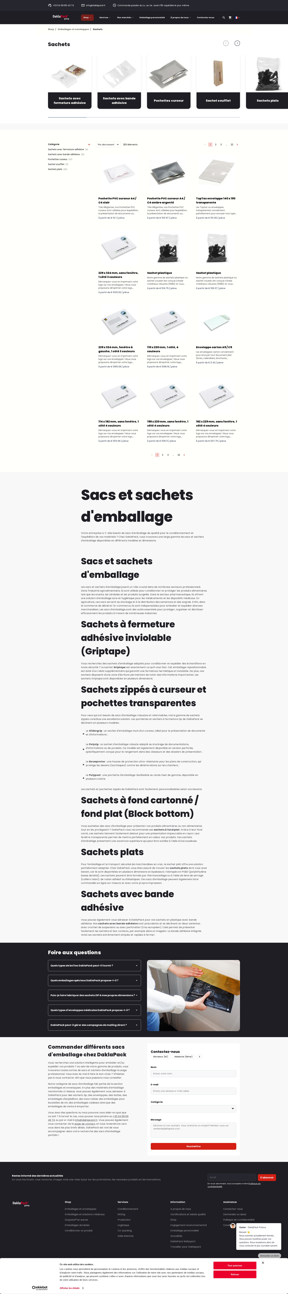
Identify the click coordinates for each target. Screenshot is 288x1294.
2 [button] (215, 144)
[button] (69, 144)
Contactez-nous (205, 17)
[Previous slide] (226, 43)
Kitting (121, 1214)
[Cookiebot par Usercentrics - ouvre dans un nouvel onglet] (40, 1288)
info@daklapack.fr (95, 5)
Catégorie (157, 1101)
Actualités (176, 1236)
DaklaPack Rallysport (183, 1241)
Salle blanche (126, 1236)
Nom (153, 1067)
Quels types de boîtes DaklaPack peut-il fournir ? (82, 965)
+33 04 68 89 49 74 (63, 5)
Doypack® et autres (76, 1219)
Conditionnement (128, 1209)
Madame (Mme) (184, 1056)
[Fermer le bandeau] (263, 1263)
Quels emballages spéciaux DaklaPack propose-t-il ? (84, 980)
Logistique (123, 1225)
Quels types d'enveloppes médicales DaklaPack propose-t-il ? (90, 1010)
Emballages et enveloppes (74, 29)
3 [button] (221, 144)
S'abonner (267, 1177)
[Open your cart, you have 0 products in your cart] (230, 17)
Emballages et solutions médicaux (85, 1214)
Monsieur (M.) (160, 1056)
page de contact (85, 1124)
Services (103, 17)
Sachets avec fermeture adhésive (70, 100)
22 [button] (232, 144)
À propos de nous (180, 17)
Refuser (235, 1274)
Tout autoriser (235, 1265)
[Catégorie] (193, 1108)
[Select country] (237, 18)
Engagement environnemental (188, 1225)
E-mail (154, 1084)
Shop (86, 17)
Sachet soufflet (218, 100)
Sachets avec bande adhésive (119, 100)
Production (124, 1219)
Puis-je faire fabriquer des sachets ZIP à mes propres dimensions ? (93, 995)
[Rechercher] (223, 17)
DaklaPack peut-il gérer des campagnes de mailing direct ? (89, 1025)
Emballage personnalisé (152, 17)
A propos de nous (180, 1209)
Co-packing (125, 1230)
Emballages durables (77, 1225)
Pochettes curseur (168, 100)
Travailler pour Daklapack (185, 1247)
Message (156, 1119)
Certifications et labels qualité (188, 1214)
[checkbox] (69, 149)
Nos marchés (124, 17)
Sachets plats (268, 100)
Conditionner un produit (79, 1230)
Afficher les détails (70, 1288)
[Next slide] (237, 43)
